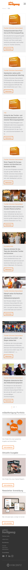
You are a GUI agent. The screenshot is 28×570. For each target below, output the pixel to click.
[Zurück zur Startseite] (14, 3)
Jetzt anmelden (8, 523)
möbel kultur (5, 539)
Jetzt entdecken (8, 447)
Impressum (5, 547)
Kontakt (4, 545)
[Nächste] (16, 406)
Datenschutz (5, 549)
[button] (25, 3)
